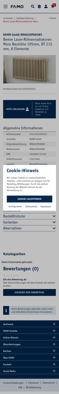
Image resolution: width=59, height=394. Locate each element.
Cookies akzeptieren (30, 199)
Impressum (45, 206)
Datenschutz (31, 206)
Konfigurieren (15, 206)
